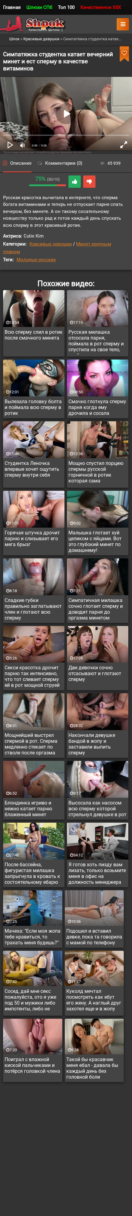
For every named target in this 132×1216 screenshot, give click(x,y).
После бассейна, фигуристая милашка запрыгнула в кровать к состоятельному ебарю (32, 873)
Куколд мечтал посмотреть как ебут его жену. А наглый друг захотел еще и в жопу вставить (93, 1000)
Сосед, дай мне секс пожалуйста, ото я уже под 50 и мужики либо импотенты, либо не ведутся (30, 1000)
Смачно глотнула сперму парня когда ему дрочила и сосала (97, 407)
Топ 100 (66, 7)
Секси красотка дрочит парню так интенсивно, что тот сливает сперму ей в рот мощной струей (32, 676)
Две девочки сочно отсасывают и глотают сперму (94, 673)
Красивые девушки (50, 244)
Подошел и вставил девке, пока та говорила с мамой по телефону (94, 937)
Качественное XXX (100, 7)
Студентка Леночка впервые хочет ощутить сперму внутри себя (32, 469)
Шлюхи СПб (39, 7)
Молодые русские (36, 259)
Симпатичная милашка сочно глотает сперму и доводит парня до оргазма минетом (95, 609)
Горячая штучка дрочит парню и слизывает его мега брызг (32, 538)
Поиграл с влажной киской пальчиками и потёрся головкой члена (32, 1065)
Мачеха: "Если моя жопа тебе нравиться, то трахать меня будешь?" (32, 937)
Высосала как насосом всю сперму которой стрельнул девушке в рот (97, 808)
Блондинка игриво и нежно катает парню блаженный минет (28, 808)
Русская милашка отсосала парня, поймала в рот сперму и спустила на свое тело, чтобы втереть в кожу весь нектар (96, 341)
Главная (12, 7)
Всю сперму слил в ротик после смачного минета (34, 335)
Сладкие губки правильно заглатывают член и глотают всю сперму (33, 609)
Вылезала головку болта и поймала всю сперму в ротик (33, 407)
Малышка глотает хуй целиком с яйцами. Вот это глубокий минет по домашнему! (95, 541)
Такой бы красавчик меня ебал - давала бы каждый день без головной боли (92, 1068)
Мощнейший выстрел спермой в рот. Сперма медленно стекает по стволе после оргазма (31, 744)
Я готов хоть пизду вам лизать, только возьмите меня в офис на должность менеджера (97, 873)
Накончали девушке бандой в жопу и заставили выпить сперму (91, 744)
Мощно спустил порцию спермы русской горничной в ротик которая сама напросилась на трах (95, 473)
